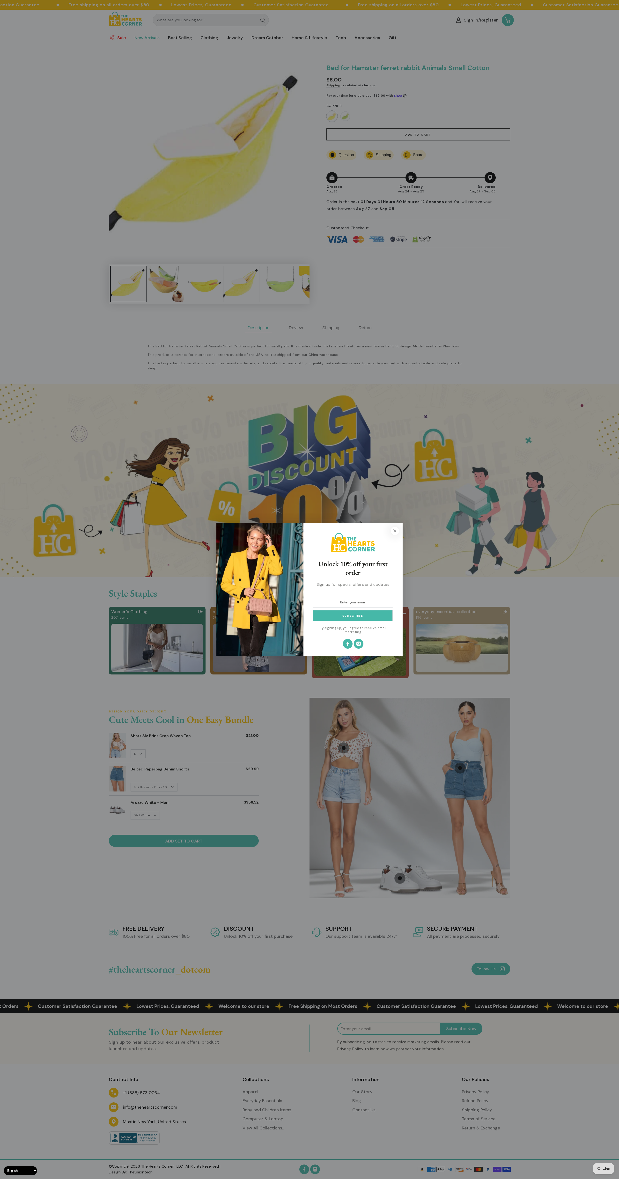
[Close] (395, 531)
